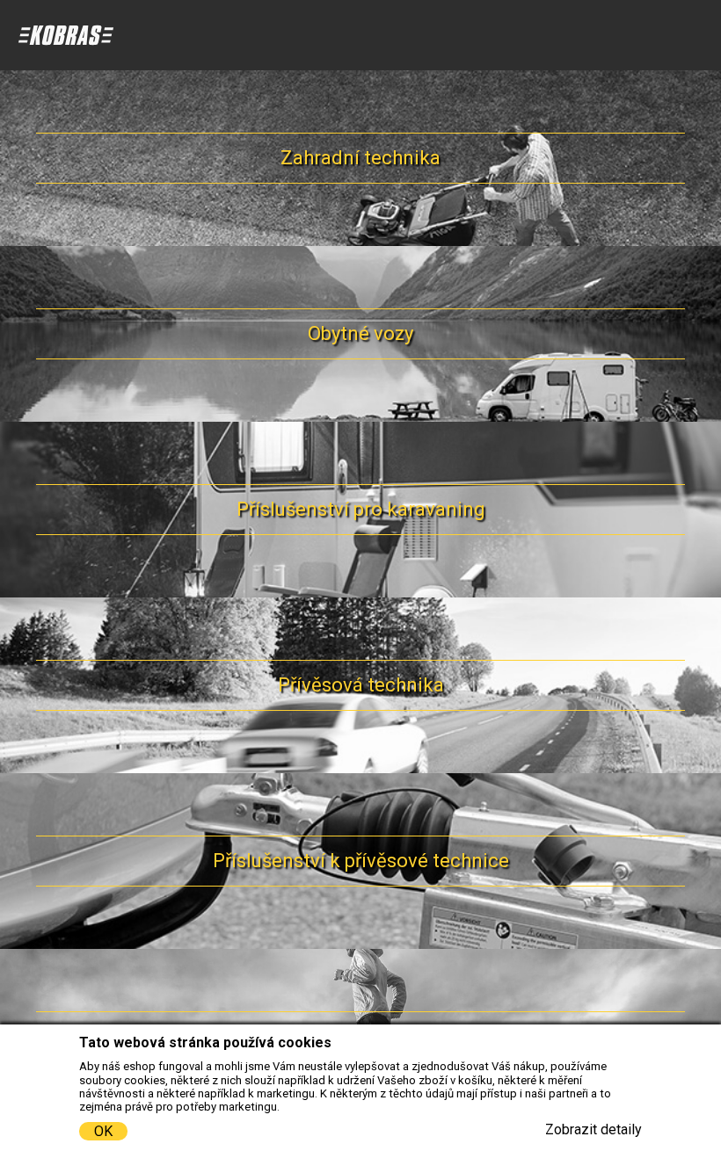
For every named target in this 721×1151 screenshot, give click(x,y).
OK (103, 1131)
